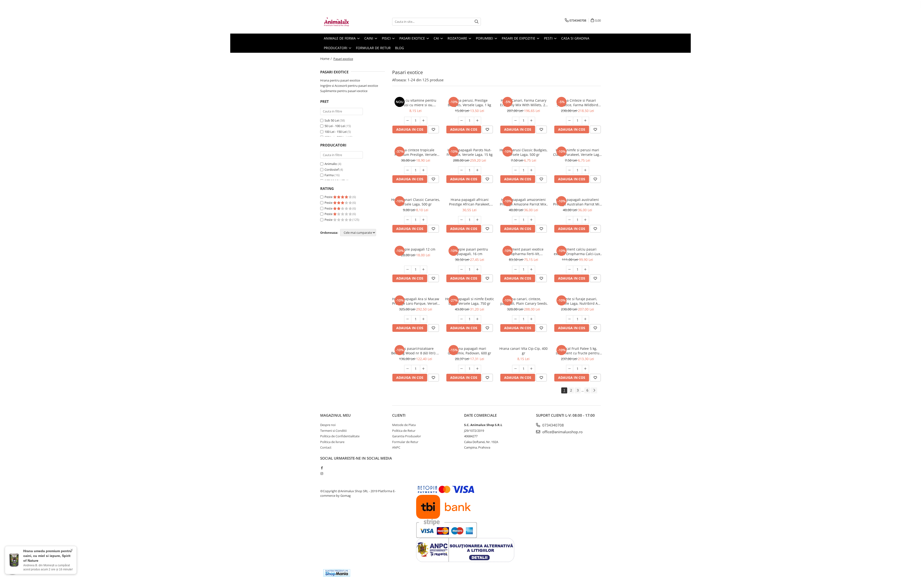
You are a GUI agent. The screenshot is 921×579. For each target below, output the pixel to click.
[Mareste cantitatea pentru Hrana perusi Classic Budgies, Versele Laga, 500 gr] (531, 170)
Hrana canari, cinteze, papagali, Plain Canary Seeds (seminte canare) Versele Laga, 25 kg (523, 301)
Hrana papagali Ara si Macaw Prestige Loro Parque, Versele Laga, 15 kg (415, 301)
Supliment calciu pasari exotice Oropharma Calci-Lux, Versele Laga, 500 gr (577, 251)
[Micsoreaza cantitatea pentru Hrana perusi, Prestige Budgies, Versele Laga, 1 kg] (461, 120)
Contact (325, 447)
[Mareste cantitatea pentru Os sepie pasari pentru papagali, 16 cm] (477, 269)
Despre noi (328, 425)
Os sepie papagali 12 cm (415, 249)
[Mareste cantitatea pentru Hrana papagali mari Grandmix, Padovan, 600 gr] (477, 369)
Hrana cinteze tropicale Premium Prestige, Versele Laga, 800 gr (416, 152)
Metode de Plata (404, 425)
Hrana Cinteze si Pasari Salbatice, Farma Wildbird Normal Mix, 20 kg (577, 102)
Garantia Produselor (406, 436)
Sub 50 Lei (332, 120)
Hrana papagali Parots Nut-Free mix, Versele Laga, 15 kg (470, 152)
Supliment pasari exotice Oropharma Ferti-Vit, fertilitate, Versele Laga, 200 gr (523, 251)
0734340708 (552, 425)
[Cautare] (476, 22)
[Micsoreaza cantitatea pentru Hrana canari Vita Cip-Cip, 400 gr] (515, 369)
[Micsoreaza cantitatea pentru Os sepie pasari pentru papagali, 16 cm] (461, 269)
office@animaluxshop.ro (562, 431)
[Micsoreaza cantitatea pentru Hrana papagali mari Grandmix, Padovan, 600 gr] (461, 369)
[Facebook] (321, 468)
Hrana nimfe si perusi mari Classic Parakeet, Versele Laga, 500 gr (577, 152)
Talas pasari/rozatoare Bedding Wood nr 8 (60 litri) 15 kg (415, 350)
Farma (329, 175)
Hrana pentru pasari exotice (340, 80)
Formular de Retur (373, 48)
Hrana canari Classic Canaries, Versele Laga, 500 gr (415, 201)
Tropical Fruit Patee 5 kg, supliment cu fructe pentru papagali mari (577, 350)
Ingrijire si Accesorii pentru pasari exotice (349, 85)
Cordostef (332, 169)
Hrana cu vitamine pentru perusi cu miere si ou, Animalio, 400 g (415, 102)
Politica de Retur (403, 430)
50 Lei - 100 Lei (335, 126)
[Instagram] (321, 473)
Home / (326, 58)
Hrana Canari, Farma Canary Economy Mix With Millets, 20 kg (523, 102)
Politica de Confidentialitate (340, 436)
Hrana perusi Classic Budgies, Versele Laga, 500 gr (524, 152)
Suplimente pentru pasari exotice (343, 91)
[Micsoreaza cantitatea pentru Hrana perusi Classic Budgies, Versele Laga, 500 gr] (515, 170)
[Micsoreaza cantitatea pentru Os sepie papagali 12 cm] (407, 269)
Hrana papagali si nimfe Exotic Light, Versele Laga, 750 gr (469, 301)
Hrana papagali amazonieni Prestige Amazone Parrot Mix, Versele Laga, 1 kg (523, 201)
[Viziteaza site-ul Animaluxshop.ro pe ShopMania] (336, 573)
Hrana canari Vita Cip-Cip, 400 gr (523, 350)
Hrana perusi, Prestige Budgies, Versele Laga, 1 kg (469, 102)
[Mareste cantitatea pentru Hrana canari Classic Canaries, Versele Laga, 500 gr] (423, 220)
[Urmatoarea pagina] (594, 390)
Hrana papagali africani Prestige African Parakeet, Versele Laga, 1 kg (469, 201)
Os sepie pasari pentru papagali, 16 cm (469, 251)
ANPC (396, 447)
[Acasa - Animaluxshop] (344, 21)
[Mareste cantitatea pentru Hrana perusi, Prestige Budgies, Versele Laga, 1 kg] (477, 120)
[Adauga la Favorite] (433, 129)
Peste (329, 197)
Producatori (336, 48)
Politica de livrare (332, 442)
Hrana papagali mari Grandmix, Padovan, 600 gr (469, 350)
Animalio (331, 164)
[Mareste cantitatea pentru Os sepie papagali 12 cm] (423, 269)
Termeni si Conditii (333, 430)
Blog (399, 48)
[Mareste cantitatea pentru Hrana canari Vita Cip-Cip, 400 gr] (531, 369)
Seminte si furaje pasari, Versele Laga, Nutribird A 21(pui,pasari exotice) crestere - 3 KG (577, 301)
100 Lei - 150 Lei (336, 131)
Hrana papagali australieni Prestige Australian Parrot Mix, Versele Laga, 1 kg (577, 201)
